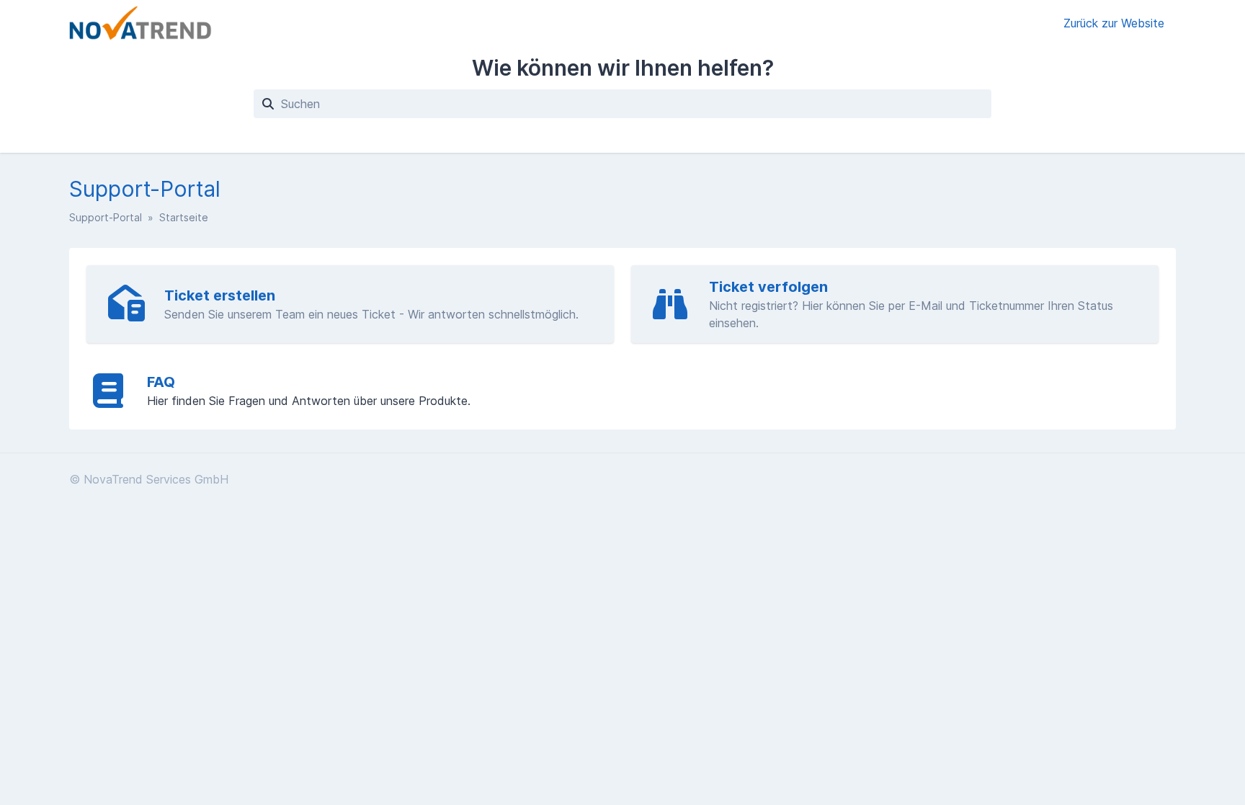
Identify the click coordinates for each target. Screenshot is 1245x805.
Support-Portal (105, 217)
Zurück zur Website (1113, 23)
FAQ (161, 382)
